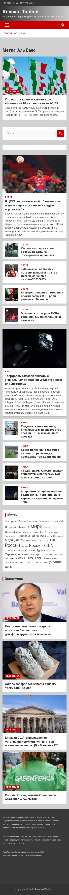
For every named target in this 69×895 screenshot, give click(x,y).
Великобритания (27, 521)
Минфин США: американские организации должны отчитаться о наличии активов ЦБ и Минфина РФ (31, 741)
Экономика (12, 91)
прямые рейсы (50, 558)
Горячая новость (50, 527)
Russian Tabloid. (21, 12)
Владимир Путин (15, 527)
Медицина (12, 540)
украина (55, 562)
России (12, 545)
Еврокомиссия (51, 532)
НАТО (34, 540)
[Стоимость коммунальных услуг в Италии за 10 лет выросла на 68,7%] (34, 75)
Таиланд (21, 550)
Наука (8, 371)
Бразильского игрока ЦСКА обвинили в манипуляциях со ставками (41, 317)
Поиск (60, 133)
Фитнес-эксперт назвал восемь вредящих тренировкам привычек (37, 252)
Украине (10, 554)
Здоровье (24, 535)
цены (9, 566)
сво (25, 562)
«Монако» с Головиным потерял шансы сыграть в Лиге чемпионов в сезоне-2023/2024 (39, 274)
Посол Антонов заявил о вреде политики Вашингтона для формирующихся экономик (28, 630)
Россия (36, 545)
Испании (38, 535)
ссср (30, 562)
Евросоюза (10, 536)
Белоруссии (11, 521)
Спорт (8, 197)
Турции (31, 550)
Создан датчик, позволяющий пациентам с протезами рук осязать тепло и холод (42, 474)
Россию (24, 546)
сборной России (14, 562)
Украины (23, 554)
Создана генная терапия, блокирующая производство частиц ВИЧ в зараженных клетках (41, 431)
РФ (52, 540)
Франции (35, 554)
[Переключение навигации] (7, 25)
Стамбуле (10, 550)
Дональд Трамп (31, 532)
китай (30, 557)
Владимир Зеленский (51, 521)
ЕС (41, 531)
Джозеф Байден (13, 532)
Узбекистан (51, 550)
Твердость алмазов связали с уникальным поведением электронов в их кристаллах (33, 380)
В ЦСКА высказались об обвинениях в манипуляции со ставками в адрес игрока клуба (32, 205)
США (48, 545)
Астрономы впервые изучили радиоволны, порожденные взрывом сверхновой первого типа (42, 496)
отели (38, 557)
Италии (48, 536)
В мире (34, 526)
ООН (46, 540)
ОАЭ (40, 540)
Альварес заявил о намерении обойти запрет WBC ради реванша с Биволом (42, 296)
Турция (41, 550)
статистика (41, 562)
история (20, 558)
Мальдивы (58, 536)
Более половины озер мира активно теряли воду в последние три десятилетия (41, 453)
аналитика (47, 554)
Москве (25, 540)
